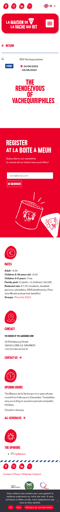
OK (10, 507)
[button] (50, 6)
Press (17, 474)
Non (19, 507)
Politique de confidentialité (39, 507)
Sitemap (26, 474)
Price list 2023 (23, 297)
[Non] (57, 500)
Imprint (37, 474)
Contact (7, 474)
